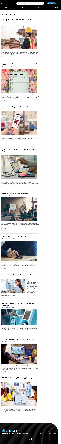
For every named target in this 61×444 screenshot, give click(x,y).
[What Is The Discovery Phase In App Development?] (19, 393)
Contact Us (41, 433)
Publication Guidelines (52, 433)
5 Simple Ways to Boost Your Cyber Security (16, 236)
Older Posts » (35, 419)
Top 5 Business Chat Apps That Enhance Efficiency (18, 275)
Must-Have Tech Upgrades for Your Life (15, 107)
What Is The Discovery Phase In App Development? (19, 378)
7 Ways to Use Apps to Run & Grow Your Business (18, 339)
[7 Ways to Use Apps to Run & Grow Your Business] (19, 353)
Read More (3, 56)
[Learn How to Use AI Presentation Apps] (19, 209)
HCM (22, 7)
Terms (23, 433)
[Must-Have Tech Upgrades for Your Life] (19, 123)
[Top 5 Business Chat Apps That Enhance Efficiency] (13, 285)
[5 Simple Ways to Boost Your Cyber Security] (19, 250)
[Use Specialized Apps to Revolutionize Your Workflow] (19, 36)
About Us (41, 431)
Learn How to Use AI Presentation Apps (15, 193)
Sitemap (50, 431)
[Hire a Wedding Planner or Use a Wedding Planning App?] (19, 80)
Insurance (5, 7)
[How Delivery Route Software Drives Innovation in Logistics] (19, 166)
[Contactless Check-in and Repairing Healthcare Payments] (19, 317)
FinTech (38, 7)
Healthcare (55, 7)
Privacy (26, 433)
